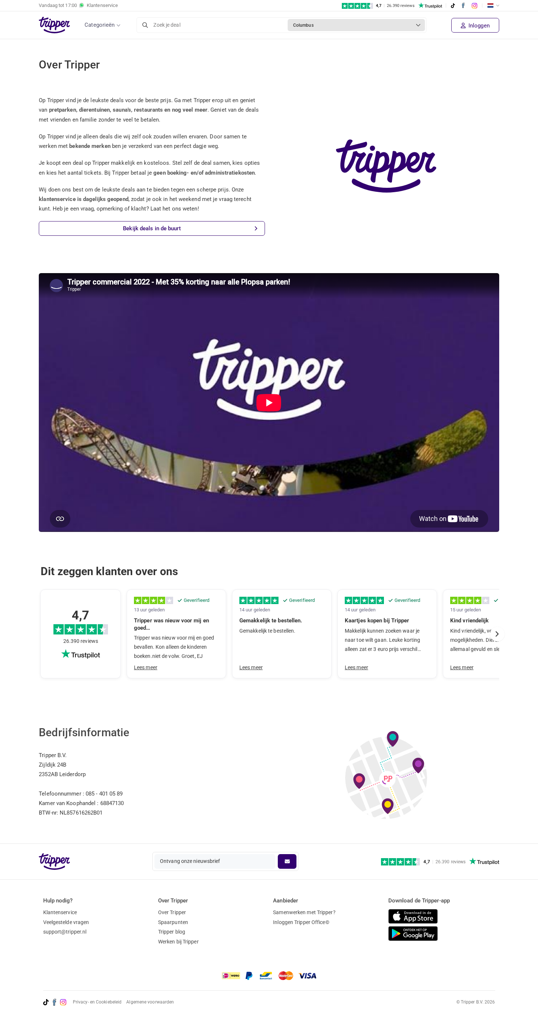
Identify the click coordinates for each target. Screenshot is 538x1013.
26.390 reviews (80, 641)
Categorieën (100, 25)
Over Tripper (172, 912)
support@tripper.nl (65, 932)
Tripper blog (171, 932)
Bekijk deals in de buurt (151, 228)
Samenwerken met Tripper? (304, 912)
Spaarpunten (173, 922)
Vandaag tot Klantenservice (78, 5)
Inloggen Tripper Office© (301, 922)
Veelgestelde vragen (66, 922)
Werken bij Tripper (178, 942)
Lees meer (145, 667)
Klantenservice (60, 912)
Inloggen (478, 25)
